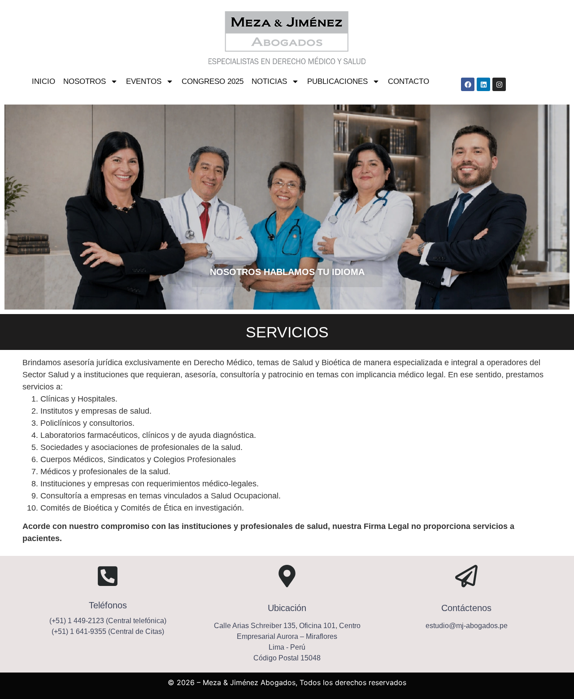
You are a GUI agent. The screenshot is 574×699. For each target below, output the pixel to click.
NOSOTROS (84, 81)
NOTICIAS (269, 81)
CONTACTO (408, 81)
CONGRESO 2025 (213, 81)
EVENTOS (143, 81)
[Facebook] (467, 84)
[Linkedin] (483, 84)
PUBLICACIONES (337, 81)
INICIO (43, 81)
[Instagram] (499, 84)
